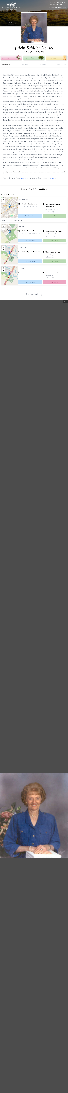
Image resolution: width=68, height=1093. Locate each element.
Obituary (6, 64)
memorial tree (24, 178)
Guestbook (61, 64)
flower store (51, 178)
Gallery (42, 64)
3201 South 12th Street (52, 234)
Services (25, 64)
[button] (10, 206)
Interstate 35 (49, 255)
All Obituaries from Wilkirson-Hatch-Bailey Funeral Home (57, 5)
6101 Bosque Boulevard (52, 209)
